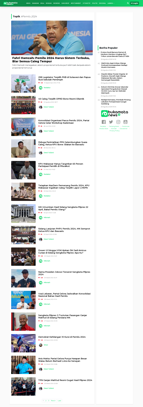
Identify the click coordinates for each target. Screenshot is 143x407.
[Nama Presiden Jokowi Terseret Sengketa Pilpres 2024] (23, 278)
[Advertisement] (114, 28)
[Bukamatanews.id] (10, 3)
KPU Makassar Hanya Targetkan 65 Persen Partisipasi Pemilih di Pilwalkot (60, 165)
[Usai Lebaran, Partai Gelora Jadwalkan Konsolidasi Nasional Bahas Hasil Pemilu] (23, 300)
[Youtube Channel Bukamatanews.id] (125, 122)
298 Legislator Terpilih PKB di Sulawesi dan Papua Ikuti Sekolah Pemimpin (64, 78)
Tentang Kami (114, 126)
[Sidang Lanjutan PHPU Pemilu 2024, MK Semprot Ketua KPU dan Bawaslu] (23, 235)
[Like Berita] (39, 83)
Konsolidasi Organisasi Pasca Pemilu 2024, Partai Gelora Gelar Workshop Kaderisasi (63, 121)
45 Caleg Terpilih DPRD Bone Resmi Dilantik (61, 99)
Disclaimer (123, 128)
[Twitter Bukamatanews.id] (111, 122)
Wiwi (46, 345)
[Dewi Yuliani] (40, 107)
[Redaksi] (40, 88)
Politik (94, 3)
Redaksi (47, 88)
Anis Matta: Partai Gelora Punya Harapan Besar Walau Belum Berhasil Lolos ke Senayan (62, 360)
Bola (42, 3)
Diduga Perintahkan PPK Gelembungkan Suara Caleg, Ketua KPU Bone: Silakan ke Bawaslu (62, 143)
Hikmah (47, 217)
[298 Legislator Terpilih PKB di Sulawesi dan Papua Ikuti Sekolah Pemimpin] (23, 83)
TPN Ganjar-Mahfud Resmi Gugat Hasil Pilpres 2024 (65, 380)
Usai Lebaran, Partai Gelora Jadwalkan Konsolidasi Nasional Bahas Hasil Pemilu (64, 295)
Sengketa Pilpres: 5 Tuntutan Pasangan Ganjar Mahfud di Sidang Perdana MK (62, 316)
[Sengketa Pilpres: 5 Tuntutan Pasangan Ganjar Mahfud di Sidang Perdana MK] (23, 321)
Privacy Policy (115, 131)
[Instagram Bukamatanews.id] (118, 122)
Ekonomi (56, 3)
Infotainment (76, 3)
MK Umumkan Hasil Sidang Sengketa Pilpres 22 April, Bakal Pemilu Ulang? (63, 208)
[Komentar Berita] (42, 83)
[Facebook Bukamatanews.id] (104, 122)
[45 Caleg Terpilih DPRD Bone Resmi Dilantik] (23, 105)
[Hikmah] (40, 217)
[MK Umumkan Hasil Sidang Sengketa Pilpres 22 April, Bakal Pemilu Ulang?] (23, 213)
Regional (102, 3)
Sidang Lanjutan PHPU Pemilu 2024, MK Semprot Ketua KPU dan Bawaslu (64, 230)
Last (59, 401)
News (28, 3)
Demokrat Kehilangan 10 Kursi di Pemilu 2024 (62, 337)
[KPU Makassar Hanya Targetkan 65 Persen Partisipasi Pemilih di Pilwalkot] (23, 170)
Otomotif (86, 3)
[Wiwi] (40, 345)
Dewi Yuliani (49, 107)
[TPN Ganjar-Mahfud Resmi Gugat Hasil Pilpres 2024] (23, 386)
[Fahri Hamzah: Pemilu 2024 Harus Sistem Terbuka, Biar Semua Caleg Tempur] (52, 38)
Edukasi (49, 3)
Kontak (114, 128)
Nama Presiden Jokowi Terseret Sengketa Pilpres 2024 (64, 273)
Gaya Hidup (65, 3)
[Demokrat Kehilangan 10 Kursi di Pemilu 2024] (23, 343)
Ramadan (35, 3)
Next (53, 401)
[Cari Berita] (128, 3)
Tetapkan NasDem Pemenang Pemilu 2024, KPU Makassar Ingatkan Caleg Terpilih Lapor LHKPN (63, 186)
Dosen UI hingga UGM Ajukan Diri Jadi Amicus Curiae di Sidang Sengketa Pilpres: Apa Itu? (62, 251)
